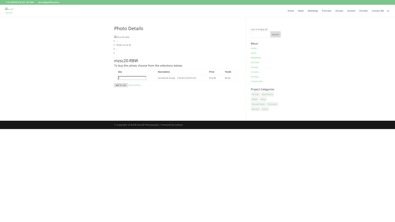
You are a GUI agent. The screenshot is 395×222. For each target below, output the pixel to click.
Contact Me (378, 11)
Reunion (255, 109)
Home (291, 11)
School (265, 109)
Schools (351, 11)
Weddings (313, 11)
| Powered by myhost (171, 124)
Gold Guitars (267, 94)
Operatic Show (258, 104)
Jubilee (255, 99)
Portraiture (272, 104)
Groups (339, 11)
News (301, 11)
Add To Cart (120, 85)
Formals (363, 11)
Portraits (326, 11)
